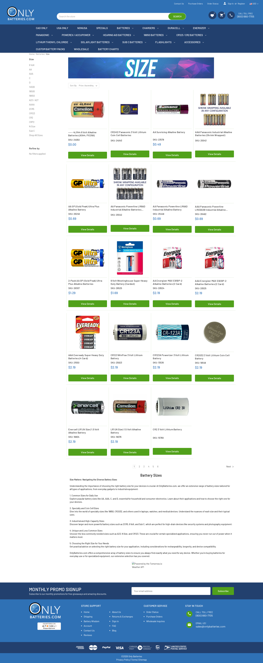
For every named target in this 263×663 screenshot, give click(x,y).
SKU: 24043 (116, 140)
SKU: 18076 (116, 436)
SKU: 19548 (200, 362)
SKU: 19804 (73, 436)
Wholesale (81, 49)
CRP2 (31, 122)
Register (241, 3)
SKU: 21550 (73, 362)
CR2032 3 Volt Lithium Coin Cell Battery (212, 357)
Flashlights (163, 42)
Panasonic (43, 34)
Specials (102, 27)
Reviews (88, 635)
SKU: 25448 (158, 213)
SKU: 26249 (74, 213)
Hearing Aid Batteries (117, 34)
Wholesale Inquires (155, 621)
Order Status (212, 3)
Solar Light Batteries (95, 42)
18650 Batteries (154, 34)
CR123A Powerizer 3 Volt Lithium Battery (171, 357)
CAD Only (41, 27)
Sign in (228, 3)
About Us (116, 612)
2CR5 (31, 109)
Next (228, 466)
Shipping (88, 616)
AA (30, 69)
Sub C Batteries (132, 42)
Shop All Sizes (36, 135)
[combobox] (121, 16)
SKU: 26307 (74, 288)
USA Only (62, 27)
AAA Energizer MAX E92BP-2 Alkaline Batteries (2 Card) (210, 282)
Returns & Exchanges (122, 616)
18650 (32, 95)
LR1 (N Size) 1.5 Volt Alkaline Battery (126, 431)
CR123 (32, 113)
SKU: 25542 (116, 214)
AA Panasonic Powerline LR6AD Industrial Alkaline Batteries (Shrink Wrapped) (128, 208)
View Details (87, 155)
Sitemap (143, 659)
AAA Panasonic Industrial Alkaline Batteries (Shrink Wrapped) (213, 134)
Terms (134, 659)
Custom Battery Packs (50, 49)
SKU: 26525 (116, 288)
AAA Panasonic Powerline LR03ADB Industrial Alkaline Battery (210, 208)
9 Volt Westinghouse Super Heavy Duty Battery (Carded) (129, 282)
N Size (32, 126)
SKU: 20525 (200, 288)
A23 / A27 (33, 100)
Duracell (174, 27)
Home (86, 612)
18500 (32, 91)
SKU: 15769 (158, 437)
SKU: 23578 (158, 139)
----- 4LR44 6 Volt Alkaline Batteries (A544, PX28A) (82, 134)
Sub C (32, 130)
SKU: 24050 (74, 139)
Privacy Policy (123, 659)
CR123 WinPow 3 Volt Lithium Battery (127, 357)
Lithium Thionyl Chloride (52, 42)
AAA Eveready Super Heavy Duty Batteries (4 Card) (86, 357)
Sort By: (73, 85)
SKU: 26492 (200, 214)
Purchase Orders (195, 3)
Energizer (199, 27)
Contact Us (179, 3)
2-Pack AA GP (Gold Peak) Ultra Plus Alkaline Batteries (85, 282)
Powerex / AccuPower (76, 34)
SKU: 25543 (201, 140)
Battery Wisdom (91, 621)
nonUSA (82, 27)
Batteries (123, 27)
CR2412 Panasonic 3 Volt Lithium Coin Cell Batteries (128, 134)
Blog (114, 630)
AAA (31, 73)
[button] (212, 15)
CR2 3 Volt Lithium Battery (167, 429)
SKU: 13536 (158, 362)
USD (254, 3)
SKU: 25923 (116, 362)
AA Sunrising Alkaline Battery (169, 132)
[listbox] (88, 85)
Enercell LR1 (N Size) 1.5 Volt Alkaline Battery (83, 431)
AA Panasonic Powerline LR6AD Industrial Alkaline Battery (170, 208)
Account (88, 625)
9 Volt (31, 65)
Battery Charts (108, 49)
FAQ (114, 625)
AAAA (32, 104)
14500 (32, 87)
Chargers (148, 27)
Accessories (192, 42)
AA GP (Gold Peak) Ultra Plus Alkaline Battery (83, 208)
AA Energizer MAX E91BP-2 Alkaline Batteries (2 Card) (167, 282)
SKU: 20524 (158, 288)
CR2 (31, 117)
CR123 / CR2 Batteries (189, 34)
